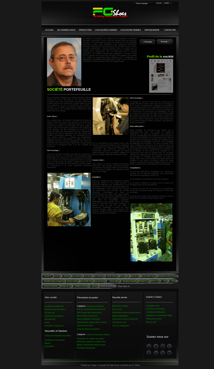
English (166, 3)
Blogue (48, 343)
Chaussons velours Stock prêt (125, 319)
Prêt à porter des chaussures (89, 312)
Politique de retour (154, 319)
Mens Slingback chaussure (88, 319)
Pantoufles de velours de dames (90, 339)
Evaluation (49, 346)
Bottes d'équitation (120, 316)
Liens (47, 322)
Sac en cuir (117, 309)
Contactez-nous (152, 306)
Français (159, 3)
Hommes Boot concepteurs (88, 329)
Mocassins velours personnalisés (126, 312)
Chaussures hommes (95, 306)
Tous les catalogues (120, 326)
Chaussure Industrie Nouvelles (58, 336)
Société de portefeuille (54, 306)
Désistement (50, 319)
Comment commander (54, 316)
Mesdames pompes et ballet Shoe (91, 342)
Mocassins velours (120, 306)
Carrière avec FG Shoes (55, 309)
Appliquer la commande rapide (159, 315)
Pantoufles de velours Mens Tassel (92, 322)
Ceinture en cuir (119, 322)
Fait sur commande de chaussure (91, 309)
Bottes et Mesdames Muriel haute (91, 345)
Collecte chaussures (95, 334)
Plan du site (151, 322)
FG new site (50, 313)
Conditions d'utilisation (155, 312)
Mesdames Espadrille (86, 348)
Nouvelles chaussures (54, 326)
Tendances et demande (55, 340)
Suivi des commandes (155, 309)
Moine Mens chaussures (87, 316)
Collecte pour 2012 (85, 326)
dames (107, 334)
